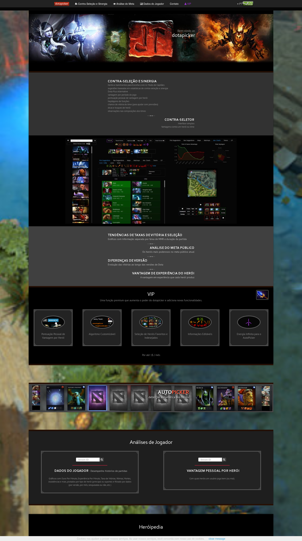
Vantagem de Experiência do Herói (163, 273)
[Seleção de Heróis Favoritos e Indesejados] (151, 327)
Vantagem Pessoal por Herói (213, 471)
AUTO (173, 392)
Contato (174, 3)
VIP (188, 3)
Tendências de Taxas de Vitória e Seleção (145, 235)
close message (217, 538)
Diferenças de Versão (127, 260)
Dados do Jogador (153, 3)
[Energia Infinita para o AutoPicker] (248, 327)
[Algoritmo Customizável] (102, 327)
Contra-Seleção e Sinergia (92, 3)
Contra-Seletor (179, 120)
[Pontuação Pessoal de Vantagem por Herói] (53, 327)
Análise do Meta (125, 3)
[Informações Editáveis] (199, 327)
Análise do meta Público (172, 248)
